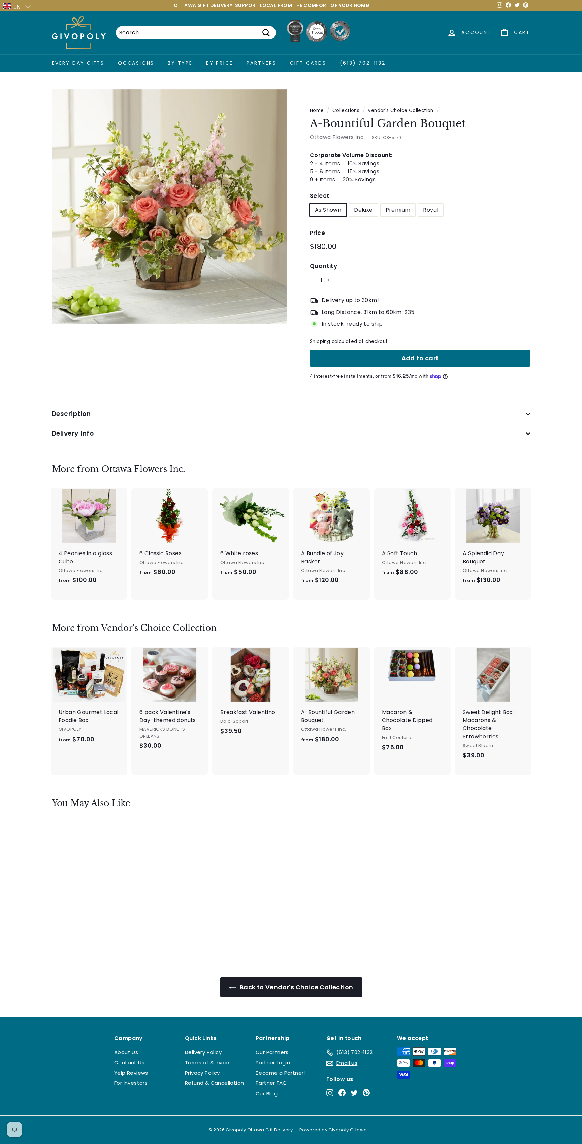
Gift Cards (308, 63)
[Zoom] (169, 206)
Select (319, 196)
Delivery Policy (203, 1052)
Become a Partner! (280, 1072)
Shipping (320, 341)
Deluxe (363, 210)
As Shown (328, 210)
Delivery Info (73, 433)
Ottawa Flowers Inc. (337, 137)
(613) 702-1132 (363, 63)
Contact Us (129, 1062)
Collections (345, 110)
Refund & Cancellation (214, 1082)
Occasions (136, 63)
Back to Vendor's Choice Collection (295, 987)
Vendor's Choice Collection (400, 110)
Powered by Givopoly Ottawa (333, 1130)
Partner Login (273, 1062)
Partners (261, 63)
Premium (398, 210)
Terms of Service (207, 1062)
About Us (126, 1052)
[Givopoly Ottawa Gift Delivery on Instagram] (329, 1092)
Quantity (323, 266)
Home (317, 110)
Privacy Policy (202, 1072)
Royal (430, 210)
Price (317, 233)
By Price (219, 63)
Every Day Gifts (78, 63)
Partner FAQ (271, 1082)
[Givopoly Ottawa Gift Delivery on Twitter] (354, 1092)
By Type (180, 63)
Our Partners (272, 1052)
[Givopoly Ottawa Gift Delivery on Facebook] (342, 1092)
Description (71, 413)
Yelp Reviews (131, 1072)
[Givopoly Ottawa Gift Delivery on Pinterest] (366, 1092)
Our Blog (267, 1093)
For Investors (131, 1082)
